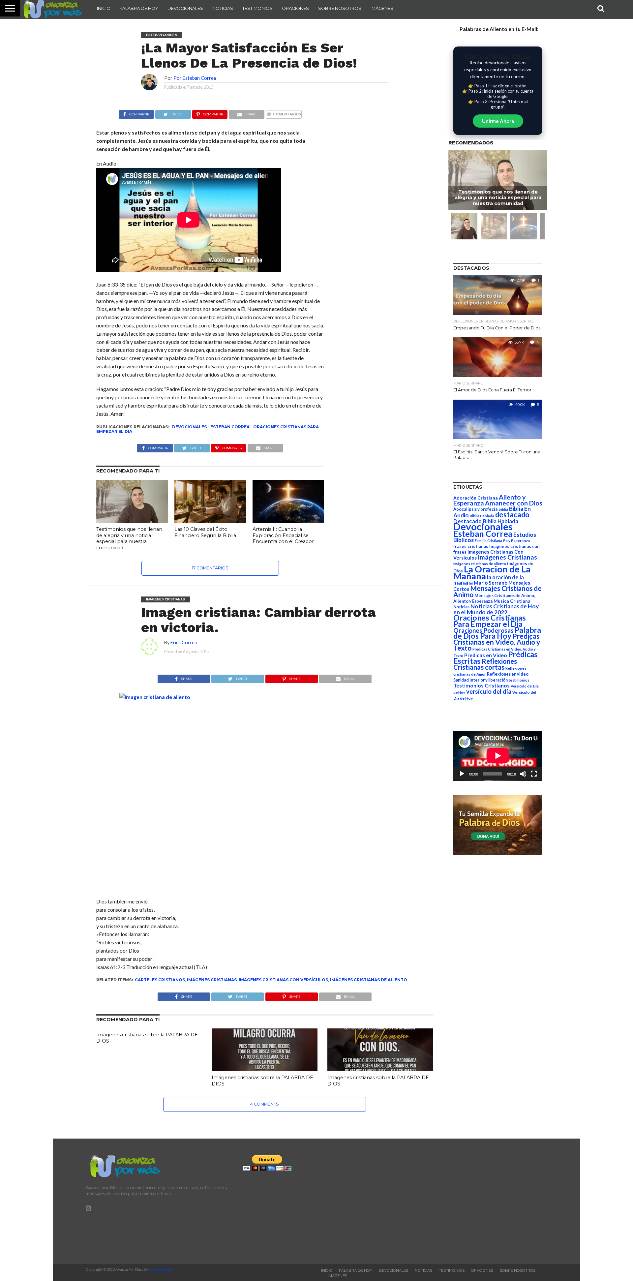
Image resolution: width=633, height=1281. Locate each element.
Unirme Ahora (498, 121)
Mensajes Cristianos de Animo (497, 591)
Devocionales (185, 8)
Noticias (222, 8)
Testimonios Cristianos (481, 685)
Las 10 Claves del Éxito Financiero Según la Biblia (205, 532)
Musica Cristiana (512, 601)
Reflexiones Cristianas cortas (485, 664)
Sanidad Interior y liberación (480, 680)
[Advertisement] (473, 1201)
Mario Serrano (490, 583)
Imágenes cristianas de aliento (368, 979)
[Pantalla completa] (533, 774)
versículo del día (488, 691)
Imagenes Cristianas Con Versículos (283, 979)
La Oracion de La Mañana (491, 572)
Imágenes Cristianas (212, 979)
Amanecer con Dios (513, 503)
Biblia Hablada (482, 516)
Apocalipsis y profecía (475, 509)
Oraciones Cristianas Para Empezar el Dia (489, 620)
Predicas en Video (485, 655)
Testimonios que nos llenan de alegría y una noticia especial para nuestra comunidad (129, 538)
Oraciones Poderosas (483, 630)
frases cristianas (470, 546)
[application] (497, 756)
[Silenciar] (523, 774)
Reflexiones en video (507, 674)
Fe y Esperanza (516, 540)
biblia (503, 509)
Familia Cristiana (488, 540)
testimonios (519, 680)
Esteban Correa (230, 426)
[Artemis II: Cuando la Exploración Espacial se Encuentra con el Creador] (288, 521)
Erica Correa (183, 642)
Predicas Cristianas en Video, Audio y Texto (496, 642)
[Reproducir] (462, 774)
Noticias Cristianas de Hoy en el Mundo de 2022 (496, 609)
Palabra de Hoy (139, 8)
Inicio (103, 8)
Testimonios (257, 8)
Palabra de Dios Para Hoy (497, 632)
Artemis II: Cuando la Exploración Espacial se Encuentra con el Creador (283, 535)
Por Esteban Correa (194, 78)
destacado (512, 514)
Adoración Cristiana (475, 498)
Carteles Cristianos (160, 979)
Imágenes (382, 8)
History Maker (161, 1269)
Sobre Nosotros (339, 8)
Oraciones (295, 8)
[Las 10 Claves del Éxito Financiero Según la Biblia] (210, 521)
